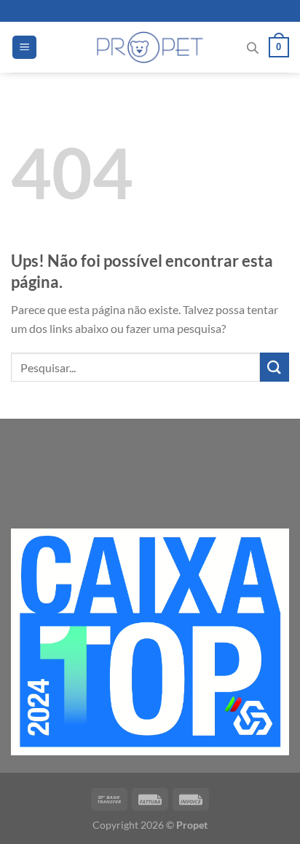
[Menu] (24, 48)
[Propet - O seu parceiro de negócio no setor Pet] (150, 47)
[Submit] (274, 367)
